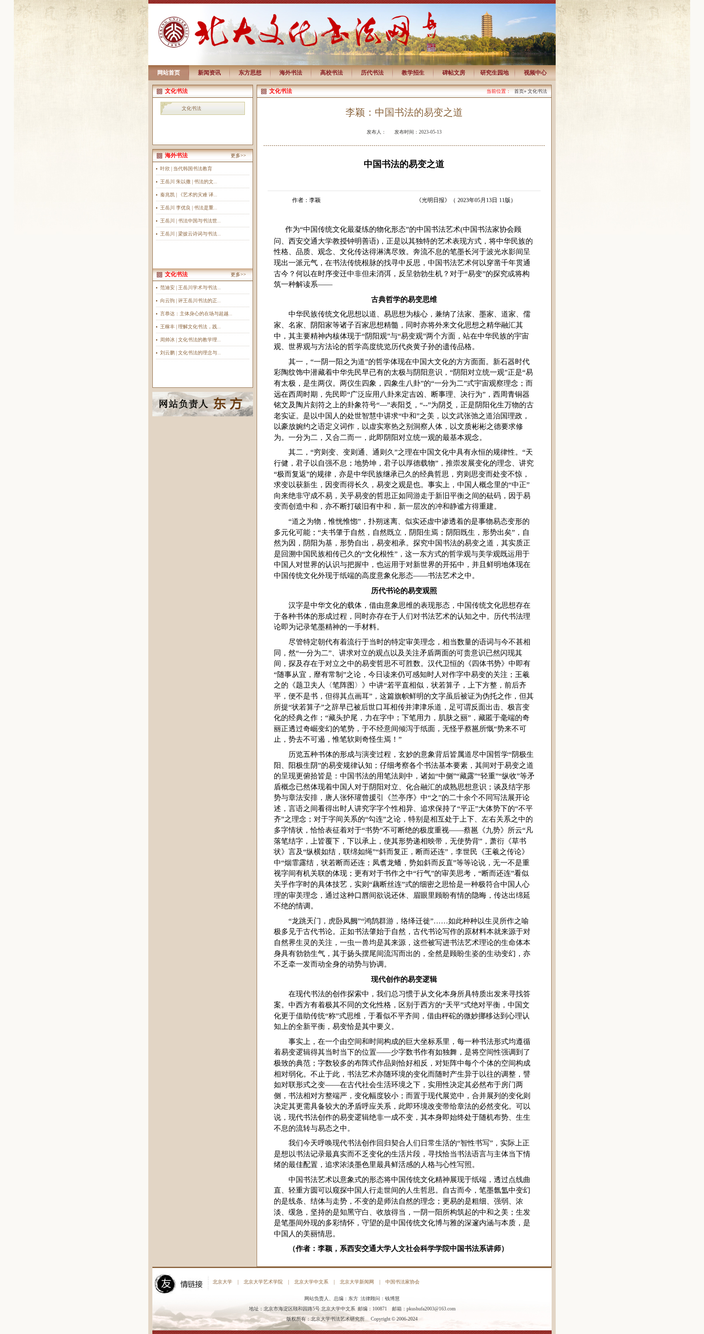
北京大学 (222, 1282)
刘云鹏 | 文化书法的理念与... (190, 353)
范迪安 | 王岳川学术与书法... (190, 287)
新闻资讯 (209, 73)
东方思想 (250, 73)
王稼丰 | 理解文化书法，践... (190, 327)
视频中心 (535, 73)
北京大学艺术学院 (263, 1282)
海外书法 (290, 73)
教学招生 (413, 73)
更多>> (238, 155)
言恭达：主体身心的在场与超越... (196, 313)
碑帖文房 (453, 73)
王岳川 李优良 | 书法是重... (188, 208)
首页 (519, 91)
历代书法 (372, 73)
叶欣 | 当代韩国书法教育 (186, 168)
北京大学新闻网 (357, 1282)
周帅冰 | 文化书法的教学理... (190, 340)
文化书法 (191, 108)
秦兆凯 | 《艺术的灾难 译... (188, 195)
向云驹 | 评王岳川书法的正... (190, 300)
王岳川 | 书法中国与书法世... (190, 221)
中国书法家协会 (402, 1282)
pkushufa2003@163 (426, 1309)
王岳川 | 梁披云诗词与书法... (190, 234)
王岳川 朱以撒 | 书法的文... (188, 182)
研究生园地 (494, 73)
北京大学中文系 (311, 1282)
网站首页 (168, 73)
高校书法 (331, 73)
